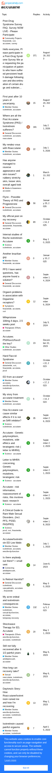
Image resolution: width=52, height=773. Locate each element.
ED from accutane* (13, 376)
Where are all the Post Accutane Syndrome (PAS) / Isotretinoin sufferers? (12, 122)
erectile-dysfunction (11, 385)
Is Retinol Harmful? (13, 579)
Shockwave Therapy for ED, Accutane (11, 627)
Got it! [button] (26, 768)
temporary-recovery (11, 618)
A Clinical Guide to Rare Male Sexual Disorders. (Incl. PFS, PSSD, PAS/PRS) (13, 517)
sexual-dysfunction (10, 613)
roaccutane (7, 138)
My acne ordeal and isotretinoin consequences (11, 600)
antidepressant (9, 571)
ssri (14, 41)
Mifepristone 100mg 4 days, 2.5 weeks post (13, 321)
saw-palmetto (8, 588)
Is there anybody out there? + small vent (12, 561)
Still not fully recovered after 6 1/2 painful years (12, 649)
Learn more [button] (10, 760)
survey (14, 43)
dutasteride (7, 226)
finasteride (7, 41)
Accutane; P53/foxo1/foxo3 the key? (11, 340)
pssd (5, 371)
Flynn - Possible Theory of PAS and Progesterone (13, 200)
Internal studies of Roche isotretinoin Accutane (12, 238)
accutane (6, 43)
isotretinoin (7, 110)
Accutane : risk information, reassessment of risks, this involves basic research (13, 493)
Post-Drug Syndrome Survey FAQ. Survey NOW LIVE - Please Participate (13, 27)
